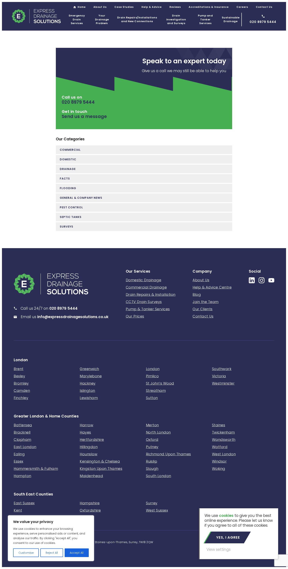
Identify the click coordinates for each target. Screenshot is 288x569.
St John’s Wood (160, 383)
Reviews (175, 7)
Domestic (68, 159)
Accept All (76, 553)
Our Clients (203, 309)
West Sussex (157, 510)
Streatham (156, 390)
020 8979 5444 (78, 102)
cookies (226, 515)
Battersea (23, 425)
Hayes (85, 432)
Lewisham (89, 397)
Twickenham (223, 432)
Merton (152, 425)
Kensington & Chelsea (100, 461)
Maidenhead (91, 475)
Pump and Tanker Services (205, 19)
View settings (218, 549)
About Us (100, 7)
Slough (152, 468)
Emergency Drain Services (77, 19)
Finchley (21, 397)
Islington (87, 390)
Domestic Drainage (143, 280)
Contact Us (264, 7)
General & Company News (81, 198)
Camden (22, 390)
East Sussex (24, 503)
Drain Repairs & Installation (151, 294)
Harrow (86, 425)
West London (224, 454)
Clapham (22, 439)
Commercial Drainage (146, 287)
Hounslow (88, 454)
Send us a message (84, 116)
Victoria (219, 376)
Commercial (70, 150)
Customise (26, 553)
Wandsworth (223, 439)
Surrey (152, 503)
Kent (18, 510)
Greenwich (89, 368)
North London (158, 432)
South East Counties (33, 494)
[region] (51, 538)
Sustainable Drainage (231, 19)
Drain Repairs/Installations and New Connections (137, 19)
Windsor (219, 461)
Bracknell (22, 432)
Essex (18, 461)
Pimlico (152, 376)
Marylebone (91, 376)
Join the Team (206, 301)
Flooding (68, 188)
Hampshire (90, 503)
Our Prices (135, 316)
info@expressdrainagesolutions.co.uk (73, 316)
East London (25, 446)
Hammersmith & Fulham (36, 468)
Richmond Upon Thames (168, 454)
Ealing (19, 454)
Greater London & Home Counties (46, 416)
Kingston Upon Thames (101, 468)
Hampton (22, 475)
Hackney (88, 383)
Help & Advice (151, 7)
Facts (65, 179)
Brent (19, 368)
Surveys (66, 227)
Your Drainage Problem (102, 19)
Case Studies (124, 7)
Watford (220, 446)
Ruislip (151, 461)
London (21, 360)
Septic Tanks (71, 217)
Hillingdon (89, 446)
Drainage (68, 169)
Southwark (222, 368)
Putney (152, 446)
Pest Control (71, 207)
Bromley (21, 383)
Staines (218, 425)
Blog (197, 294)
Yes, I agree (228, 537)
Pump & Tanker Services (148, 309)
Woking (218, 468)
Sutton (152, 397)
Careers (242, 7)
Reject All (52, 553)
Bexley (19, 376)
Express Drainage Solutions (36, 16)
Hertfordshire (92, 439)
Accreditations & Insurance (209, 7)
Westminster (223, 383)
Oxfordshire (90, 510)
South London (158, 475)
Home (82, 7)
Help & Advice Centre (212, 287)
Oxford (152, 439)
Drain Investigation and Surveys (176, 19)
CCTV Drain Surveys (144, 301)
